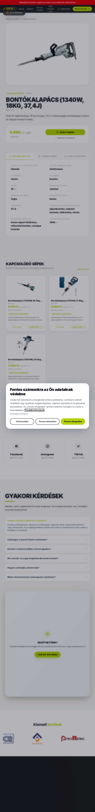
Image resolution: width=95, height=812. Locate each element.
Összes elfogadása (73, 421)
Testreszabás (22, 421)
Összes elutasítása (47, 421)
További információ (34, 410)
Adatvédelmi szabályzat (19, 414)
